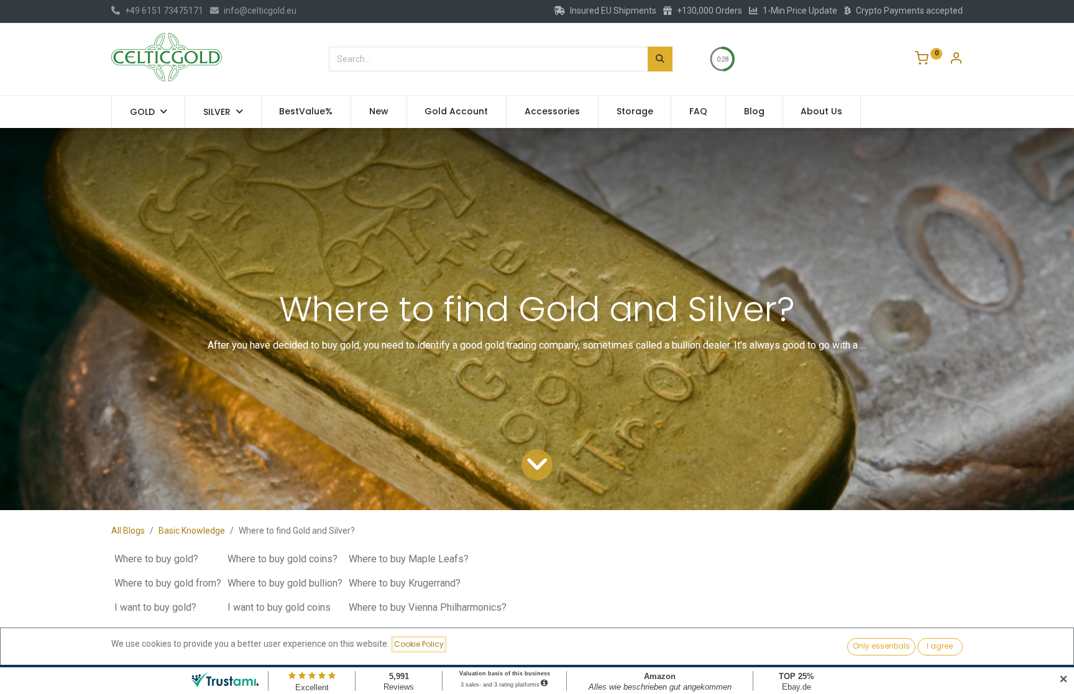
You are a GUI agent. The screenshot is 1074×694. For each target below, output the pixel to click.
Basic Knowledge (191, 531)
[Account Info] (956, 60)
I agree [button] (940, 646)
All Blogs (128, 531)
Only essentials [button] (881, 646)
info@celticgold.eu (260, 11)
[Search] (660, 59)
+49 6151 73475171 (164, 11)
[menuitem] (306, 112)
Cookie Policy (419, 644)
